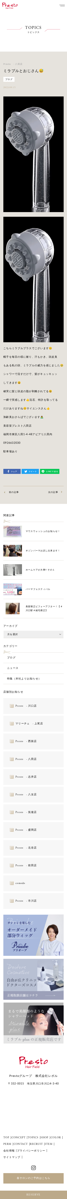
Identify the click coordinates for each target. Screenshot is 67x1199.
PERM (7, 1144)
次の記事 (53, 492)
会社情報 (9, 1150)
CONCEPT (19, 1137)
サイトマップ (11, 1157)
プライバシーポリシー (31, 1150)
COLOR (56, 1137)
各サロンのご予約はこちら (33, 1178)
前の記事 (14, 492)
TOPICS (33, 1137)
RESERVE (33, 1194)
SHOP (44, 1137)
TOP (6, 1137)
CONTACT (21, 1144)
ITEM (48, 1144)
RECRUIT (36, 1144)
